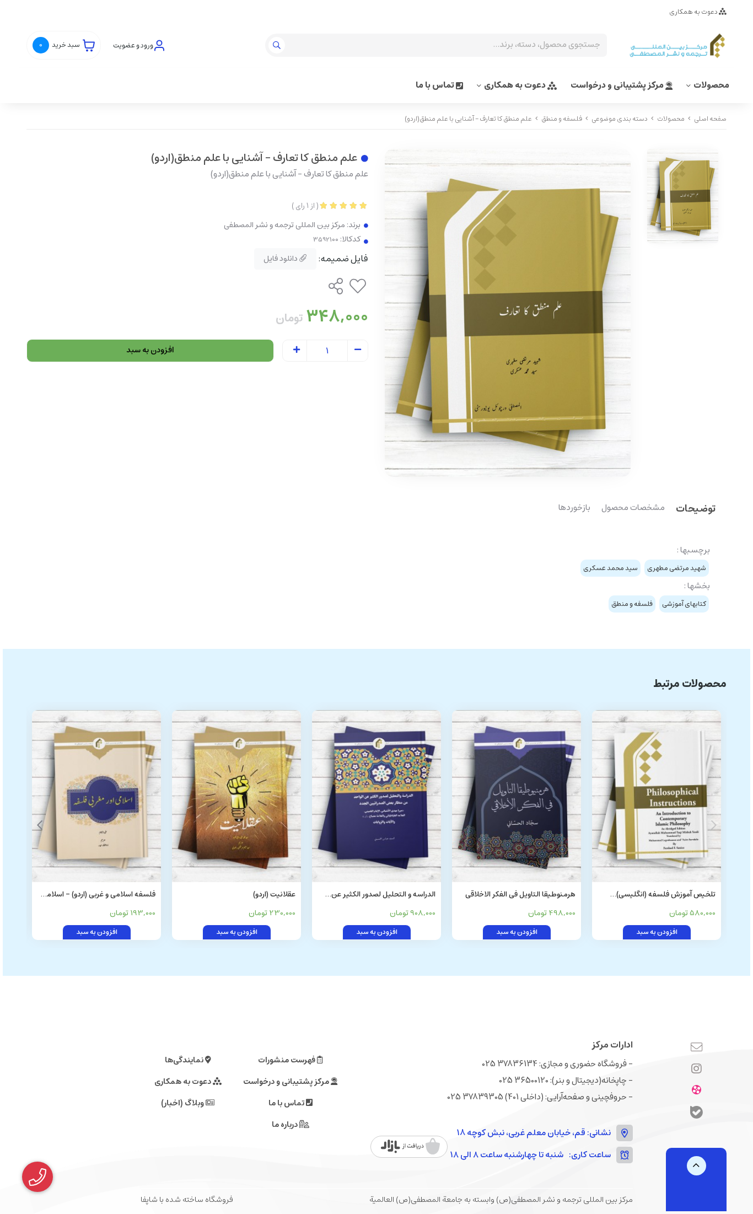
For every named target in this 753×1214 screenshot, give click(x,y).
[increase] (296, 350)
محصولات (711, 85)
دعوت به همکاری (694, 12)
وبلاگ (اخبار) (183, 1103)
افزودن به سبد (150, 350)
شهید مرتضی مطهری (676, 568)
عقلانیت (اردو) (274, 894)
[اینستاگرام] (696, 1069)
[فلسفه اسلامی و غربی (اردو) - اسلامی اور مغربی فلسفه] (96, 796)
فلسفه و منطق (561, 119)
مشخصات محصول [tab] (633, 508)
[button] (39, 825)
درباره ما (285, 1124)
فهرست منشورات (287, 1060)
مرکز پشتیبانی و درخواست (618, 85)
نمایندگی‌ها (185, 1060)
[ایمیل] (696, 1048)
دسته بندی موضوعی (619, 119)
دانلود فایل (281, 258)
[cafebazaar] (410, 1147)
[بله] (696, 1114)
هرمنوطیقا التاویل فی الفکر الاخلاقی (520, 894)
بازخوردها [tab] (574, 508)
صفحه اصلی (710, 119)
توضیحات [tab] (696, 510)
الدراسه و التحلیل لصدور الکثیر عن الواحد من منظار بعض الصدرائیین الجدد (383, 895)
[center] (278, 45)
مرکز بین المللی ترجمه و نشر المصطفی (284, 225)
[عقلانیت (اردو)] (236, 796)
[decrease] (358, 350)
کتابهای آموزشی (684, 604)
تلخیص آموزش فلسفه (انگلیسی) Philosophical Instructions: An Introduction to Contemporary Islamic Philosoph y (666, 895)
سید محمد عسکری (610, 568)
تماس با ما (436, 85)
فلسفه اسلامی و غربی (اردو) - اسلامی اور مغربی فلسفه (98, 895)
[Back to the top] (696, 1165)
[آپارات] (696, 1091)
